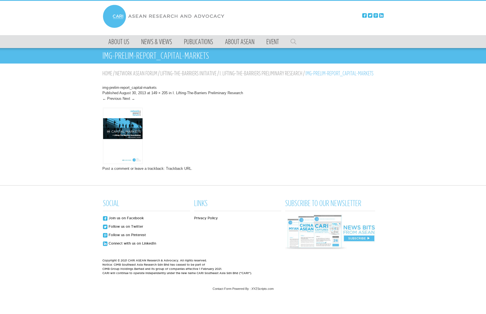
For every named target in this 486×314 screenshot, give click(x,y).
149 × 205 (159, 93)
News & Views (156, 42)
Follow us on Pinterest (126, 235)
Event (272, 42)
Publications (198, 42)
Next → (129, 98)
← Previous (112, 98)
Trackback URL (178, 168)
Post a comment (115, 168)
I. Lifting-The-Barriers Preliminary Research (261, 73)
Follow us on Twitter (125, 226)
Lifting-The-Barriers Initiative (188, 73)
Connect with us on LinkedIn (131, 243)
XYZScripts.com (262, 288)
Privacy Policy (206, 218)
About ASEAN (240, 42)
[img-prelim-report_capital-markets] (123, 163)
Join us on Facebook (125, 218)
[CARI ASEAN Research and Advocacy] (165, 27)
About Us (118, 42)
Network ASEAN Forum (136, 73)
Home (107, 73)
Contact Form (222, 288)
